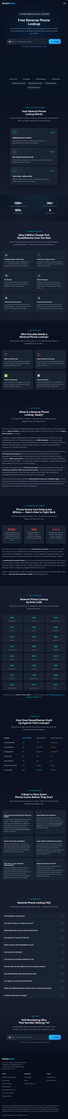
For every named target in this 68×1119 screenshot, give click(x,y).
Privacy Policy (51, 1077)
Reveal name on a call (18, 83)
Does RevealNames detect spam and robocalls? (20, 974)
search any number (32, 697)
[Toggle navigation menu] (64, 3)
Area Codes (27, 1077)
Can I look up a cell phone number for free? (19, 959)
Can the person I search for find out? (16, 938)
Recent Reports (6, 1086)
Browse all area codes (56, 695)
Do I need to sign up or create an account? (18, 923)
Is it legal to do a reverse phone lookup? (18, 981)
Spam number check (34, 87)
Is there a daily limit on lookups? (15, 995)
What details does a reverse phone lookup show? (21, 930)
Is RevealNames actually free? (14, 916)
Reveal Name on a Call (8, 1090)
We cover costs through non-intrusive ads (30, 475)
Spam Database (6, 1096)
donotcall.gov (15, 844)
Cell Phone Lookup (7, 1093)
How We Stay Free (29, 1083)
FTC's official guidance (12, 572)
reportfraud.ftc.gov (42, 870)
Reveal (8, 3)
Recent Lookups (7, 1083)
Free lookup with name (35, 83)
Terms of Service (52, 1080)
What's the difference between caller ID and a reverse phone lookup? (28, 988)
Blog (25, 1080)
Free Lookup (6, 1080)
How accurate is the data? (13, 952)
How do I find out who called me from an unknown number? (24, 966)
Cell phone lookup (50, 83)
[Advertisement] (34, 62)
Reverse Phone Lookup (9, 1077)
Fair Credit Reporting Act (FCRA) (24, 481)
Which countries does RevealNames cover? (19, 945)
